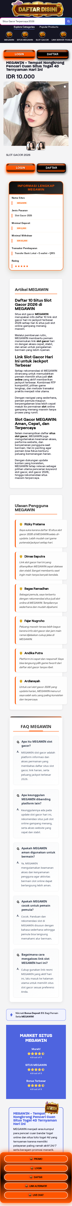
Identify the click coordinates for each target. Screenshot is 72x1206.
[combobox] (32, 21)
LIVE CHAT (38, 1196)
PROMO (38, 1157)
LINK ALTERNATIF (38, 1186)
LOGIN (19, 54)
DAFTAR (52, 54)
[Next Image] (66, 114)
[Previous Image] (6, 114)
